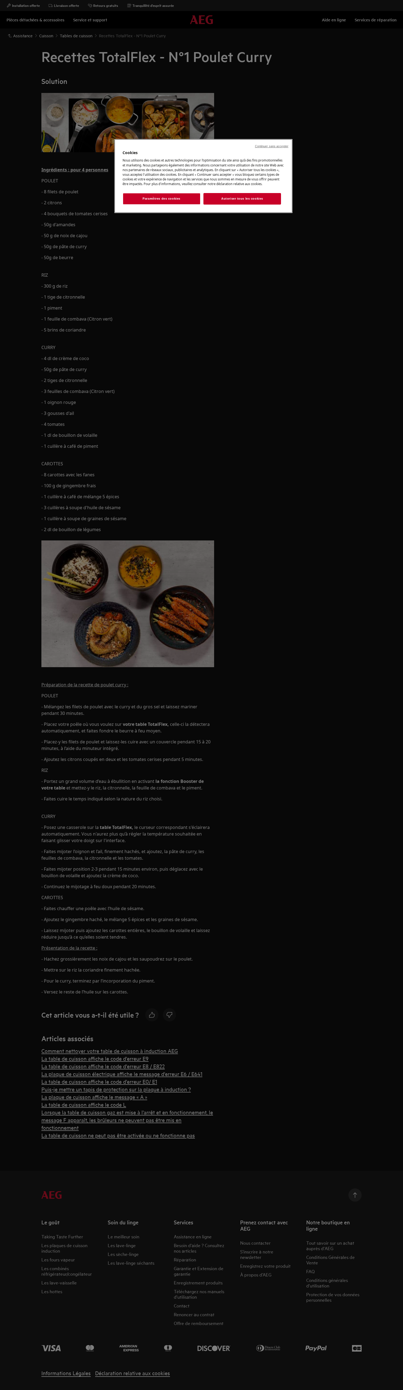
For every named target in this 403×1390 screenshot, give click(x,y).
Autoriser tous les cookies (242, 198)
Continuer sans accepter (271, 146)
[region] (203, 176)
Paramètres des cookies (161, 198)
